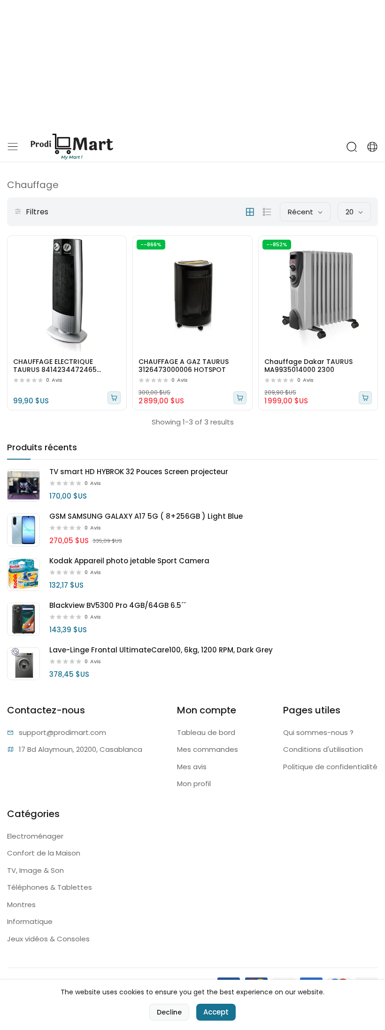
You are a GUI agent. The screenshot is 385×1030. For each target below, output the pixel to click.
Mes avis (192, 767)
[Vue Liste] (267, 212)
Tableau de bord (206, 732)
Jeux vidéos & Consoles (48, 939)
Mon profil (194, 783)
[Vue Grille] (249, 212)
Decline (169, 1012)
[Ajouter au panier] (114, 397)
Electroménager (35, 836)
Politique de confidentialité (330, 767)
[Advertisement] (192, 65)
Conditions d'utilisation (323, 749)
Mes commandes (207, 749)
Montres (21, 904)
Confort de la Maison (43, 853)
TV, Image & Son (35, 870)
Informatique (30, 921)
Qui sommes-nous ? (318, 732)
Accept (216, 1012)
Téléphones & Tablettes (49, 887)
